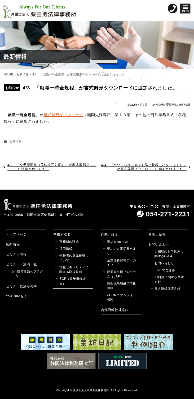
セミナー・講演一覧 (21, 264)
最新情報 (16, 141)
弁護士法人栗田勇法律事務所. (91, 390)
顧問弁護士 (109, 234)
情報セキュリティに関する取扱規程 (74, 269)
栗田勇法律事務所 (178, 104)
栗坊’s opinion (117, 241)
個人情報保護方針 (167, 288)
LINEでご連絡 (164, 270)
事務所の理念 (69, 241)
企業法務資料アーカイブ (121, 262)
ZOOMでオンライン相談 (122, 297)
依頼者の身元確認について (74, 257)
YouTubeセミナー (20, 296)
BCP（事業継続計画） (72, 280)
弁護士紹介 (157, 234)
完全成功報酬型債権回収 (121, 285)
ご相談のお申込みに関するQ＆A (169, 253)
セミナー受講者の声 (21, 286)
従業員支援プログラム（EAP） (121, 274)
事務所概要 (62, 234)
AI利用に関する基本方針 (169, 279)
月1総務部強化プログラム (27, 273)
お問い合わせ (158, 244)
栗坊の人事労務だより (121, 250)
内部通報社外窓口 (115, 309)
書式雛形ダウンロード (63, 114)
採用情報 (65, 248)
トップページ (16, 234)
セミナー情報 (16, 254)
